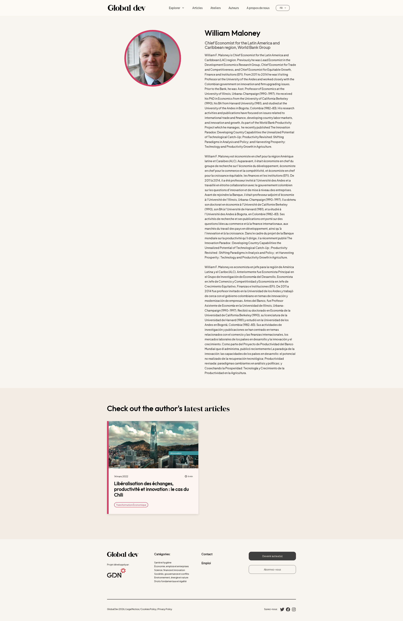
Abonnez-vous (272, 569)
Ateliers (215, 8)
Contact (207, 554)
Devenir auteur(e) (272, 556)
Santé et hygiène (162, 562)
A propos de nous (258, 8)
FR (281, 7)
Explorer (174, 8)
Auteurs (234, 8)
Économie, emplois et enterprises (171, 566)
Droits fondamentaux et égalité (170, 581)
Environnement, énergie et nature (171, 577)
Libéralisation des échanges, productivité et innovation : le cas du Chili (151, 489)
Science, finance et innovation (169, 570)
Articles (197, 8)
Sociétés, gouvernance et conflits (171, 573)
